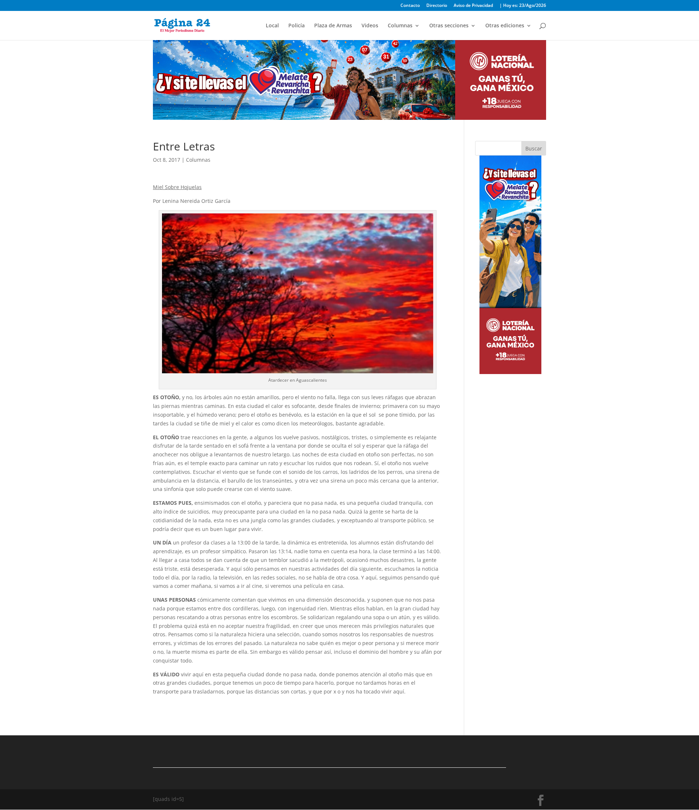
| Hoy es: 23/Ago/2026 (522, 5)
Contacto (410, 5)
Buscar (533, 148)
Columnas (400, 26)
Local (272, 26)
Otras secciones (449, 26)
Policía (296, 26)
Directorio (436, 5)
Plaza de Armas (333, 26)
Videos (370, 26)
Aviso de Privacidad (473, 5)
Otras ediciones (504, 26)
